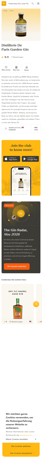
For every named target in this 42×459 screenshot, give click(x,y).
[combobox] (21, 3)
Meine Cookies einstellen (17, 439)
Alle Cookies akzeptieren (21, 453)
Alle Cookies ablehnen (21, 446)
